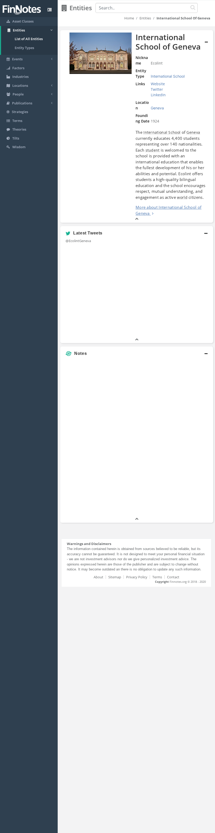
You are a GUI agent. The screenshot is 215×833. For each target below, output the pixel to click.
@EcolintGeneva (78, 240)
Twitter (157, 89)
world (182, 197)
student (153, 150)
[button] (136, 126)
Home (129, 18)
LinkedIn (158, 94)
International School (161, 132)
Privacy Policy (136, 577)
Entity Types (24, 47)
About (98, 577)
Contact (173, 577)
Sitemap (114, 577)
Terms (157, 577)
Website (158, 83)
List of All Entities (29, 38)
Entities (145, 18)
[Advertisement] (187, 437)
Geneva (193, 132)
